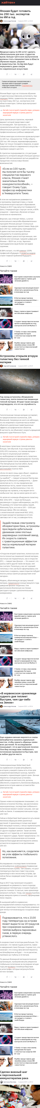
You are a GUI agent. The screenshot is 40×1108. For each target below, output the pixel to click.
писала (29, 893)
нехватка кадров (28, 253)
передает (4, 98)
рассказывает (6, 469)
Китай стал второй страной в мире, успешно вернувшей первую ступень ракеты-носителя (21, 112)
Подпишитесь (27, 85)
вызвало (11, 966)
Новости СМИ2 (6, 266)
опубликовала (21, 866)
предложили (13, 583)
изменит (23, 250)
